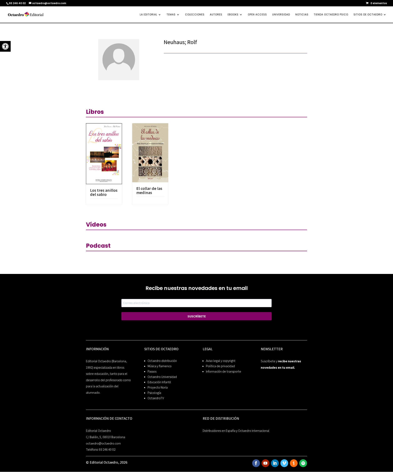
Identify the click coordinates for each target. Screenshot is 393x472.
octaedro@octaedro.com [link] (103, 443)
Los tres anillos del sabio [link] (103, 192)
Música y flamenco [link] (160, 366)
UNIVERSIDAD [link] (281, 14)
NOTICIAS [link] (301, 14)
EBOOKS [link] (233, 14)
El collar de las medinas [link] (149, 190)
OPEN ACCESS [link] (257, 14)
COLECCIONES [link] (194, 14)
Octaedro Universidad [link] (162, 377)
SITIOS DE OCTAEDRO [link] (367, 14)
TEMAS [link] (171, 14)
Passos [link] (152, 371)
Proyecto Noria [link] (158, 387)
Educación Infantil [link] (159, 382)
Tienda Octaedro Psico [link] (331, 14)
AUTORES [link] (216, 14)
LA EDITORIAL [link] (148, 14)
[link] (5, 46)
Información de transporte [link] (223, 371)
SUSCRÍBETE (196, 316)
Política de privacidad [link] (220, 366)
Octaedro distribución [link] (162, 361)
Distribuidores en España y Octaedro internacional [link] (236, 431)
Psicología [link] (154, 393)
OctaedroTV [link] (156, 398)
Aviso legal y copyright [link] (220, 361)
